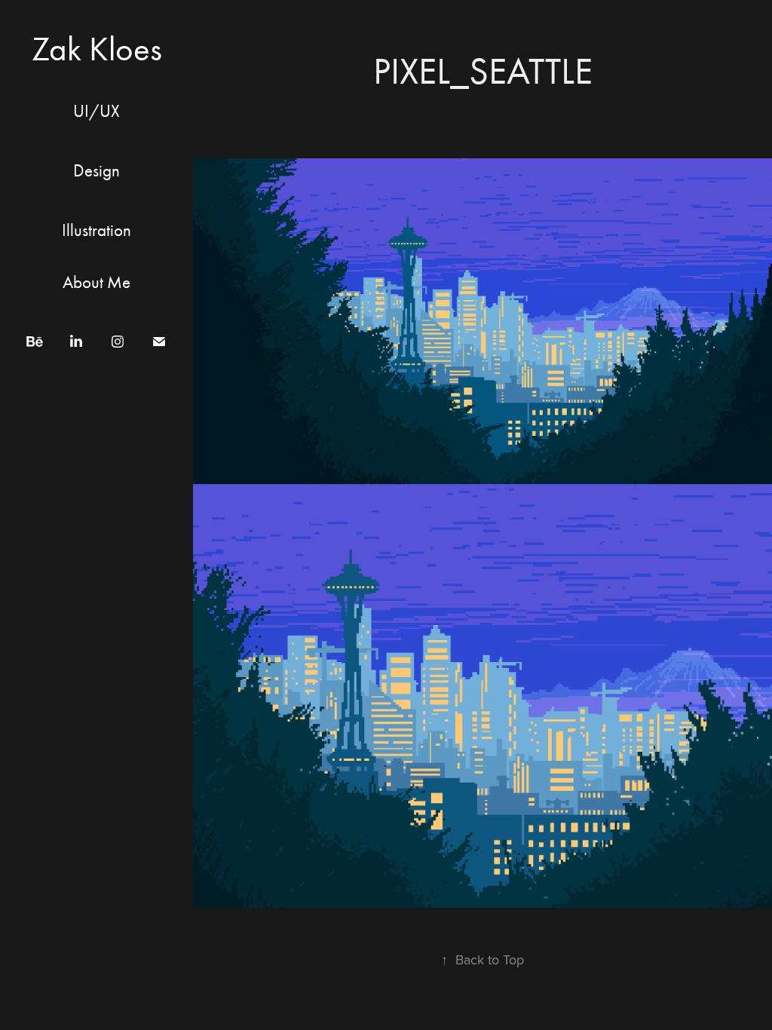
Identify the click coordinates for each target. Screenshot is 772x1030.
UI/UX (96, 111)
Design (96, 171)
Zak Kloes (97, 49)
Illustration (96, 230)
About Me (96, 282)
